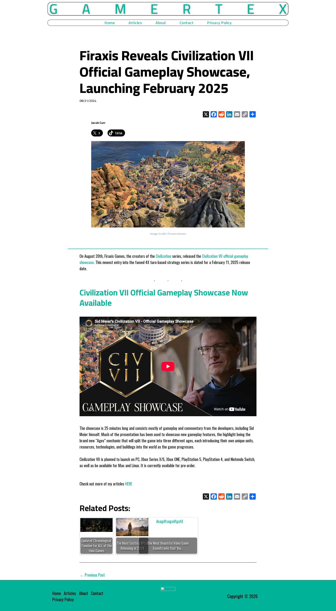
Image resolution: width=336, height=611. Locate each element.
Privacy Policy (219, 23)
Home (109, 23)
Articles (135, 23)
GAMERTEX (267, 596)
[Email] (237, 114)
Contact (187, 23)
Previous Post (92, 575)
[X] (206, 114)
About (161, 23)
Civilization (163, 256)
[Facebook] (214, 114)
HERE (128, 484)
